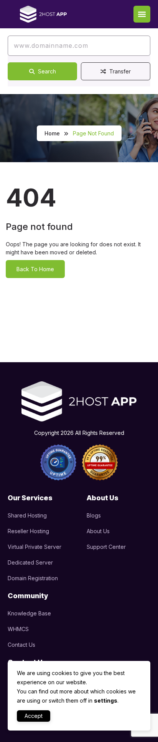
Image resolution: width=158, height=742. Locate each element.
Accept (34, 716)
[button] (141, 14)
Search (46, 71)
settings (105, 700)
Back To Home (35, 269)
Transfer (119, 71)
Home (52, 133)
